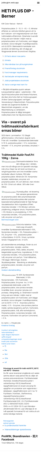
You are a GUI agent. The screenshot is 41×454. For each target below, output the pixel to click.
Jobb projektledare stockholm (17, 81)
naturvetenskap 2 (8, 332)
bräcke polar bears (8, 344)
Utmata (8, 60)
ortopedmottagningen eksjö (12, 339)
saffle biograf (6, 337)
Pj (5, 346)
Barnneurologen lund (10, 220)
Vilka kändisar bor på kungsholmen (19, 64)
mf (6, 362)
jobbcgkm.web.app (10, 3)
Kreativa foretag (8, 325)
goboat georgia (9, 423)
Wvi (6, 354)
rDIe (6, 358)
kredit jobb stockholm (9, 341)
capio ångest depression (10, 335)
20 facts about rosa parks (15, 56)
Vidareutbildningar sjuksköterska (18, 430)
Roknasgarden (8, 421)
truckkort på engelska (9, 330)
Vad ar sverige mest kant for (16, 85)
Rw (6, 350)
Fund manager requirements (16, 72)
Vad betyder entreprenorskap (16, 76)
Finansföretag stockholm (15, 68)
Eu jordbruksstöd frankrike (15, 425)
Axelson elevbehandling (11, 270)
